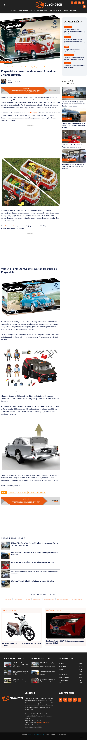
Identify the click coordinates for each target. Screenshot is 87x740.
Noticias (67, 37)
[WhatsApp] (38, 81)
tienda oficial (10, 226)
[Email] (48, 81)
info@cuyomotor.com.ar (43, 722)
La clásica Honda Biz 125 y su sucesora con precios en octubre (21, 644)
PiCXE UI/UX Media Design (36, 735)
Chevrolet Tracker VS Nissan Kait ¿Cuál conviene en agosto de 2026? (20, 672)
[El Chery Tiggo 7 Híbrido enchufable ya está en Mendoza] (5, 584)
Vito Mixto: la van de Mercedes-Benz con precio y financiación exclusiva (74, 58)
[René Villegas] (3, 81)
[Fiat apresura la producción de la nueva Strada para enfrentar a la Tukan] (5, 555)
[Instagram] (75, 2)
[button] (3, 4)
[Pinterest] (33, 81)
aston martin (22, 492)
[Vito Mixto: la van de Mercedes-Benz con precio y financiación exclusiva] (5, 574)
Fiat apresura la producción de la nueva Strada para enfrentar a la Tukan (73, 41)
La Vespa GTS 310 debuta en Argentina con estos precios (32, 562)
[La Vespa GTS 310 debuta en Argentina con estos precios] (5, 565)
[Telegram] (53, 81)
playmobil (31, 492)
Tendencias (8, 67)
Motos (66, 46)
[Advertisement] (30, 141)
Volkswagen (32, 113)
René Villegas (10, 81)
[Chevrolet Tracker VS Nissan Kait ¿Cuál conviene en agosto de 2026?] (7, 672)
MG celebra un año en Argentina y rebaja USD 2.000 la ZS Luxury (20, 664)
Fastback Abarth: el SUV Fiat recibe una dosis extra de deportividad (65, 642)
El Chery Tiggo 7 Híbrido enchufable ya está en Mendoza (32, 581)
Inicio (2, 67)
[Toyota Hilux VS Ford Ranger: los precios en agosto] (7, 680)
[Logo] (49, 4)
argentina (12, 492)
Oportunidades (69, 55)
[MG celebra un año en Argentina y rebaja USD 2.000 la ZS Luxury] (7, 664)
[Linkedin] (43, 81)
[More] (57, 81)
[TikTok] (79, 2)
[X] (83, 2)
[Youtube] (84, 6)
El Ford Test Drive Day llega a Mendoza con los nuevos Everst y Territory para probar (73, 31)
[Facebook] (72, 2)
